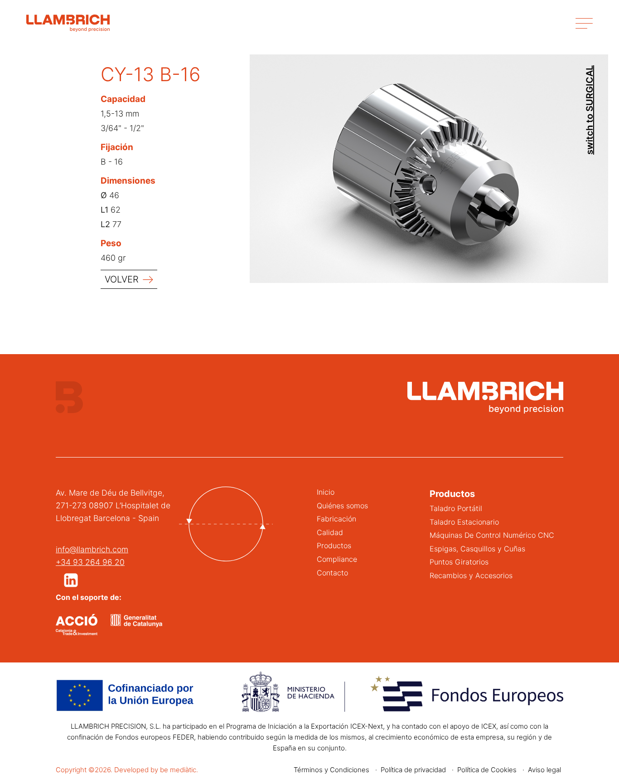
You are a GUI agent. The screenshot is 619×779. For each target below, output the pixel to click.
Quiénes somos (342, 505)
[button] (71, 580)
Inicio (325, 492)
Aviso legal (544, 769)
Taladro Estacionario (464, 521)
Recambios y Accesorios (471, 575)
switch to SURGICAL (589, 110)
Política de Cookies (487, 769)
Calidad (330, 532)
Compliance (337, 559)
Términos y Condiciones (331, 769)
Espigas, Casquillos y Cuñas (477, 548)
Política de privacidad (413, 769)
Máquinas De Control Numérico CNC (492, 535)
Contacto (332, 572)
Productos (334, 545)
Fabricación (336, 518)
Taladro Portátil (456, 508)
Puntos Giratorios (459, 561)
